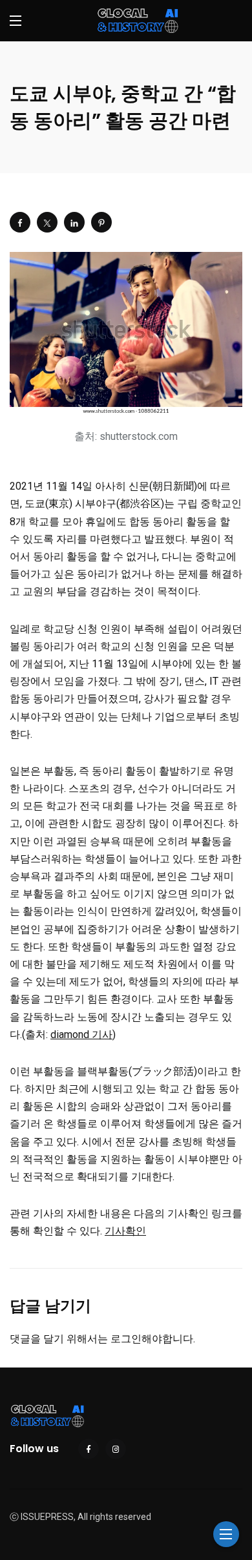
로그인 (126, 1339)
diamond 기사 (81, 1034)
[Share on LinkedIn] (74, 222)
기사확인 (125, 1231)
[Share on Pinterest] (101, 222)
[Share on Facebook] (20, 222)
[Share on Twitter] (47, 222)
